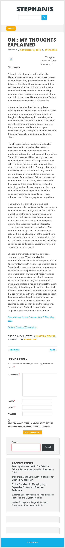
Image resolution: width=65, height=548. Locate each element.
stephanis (34, 8)
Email (11, 407)
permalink (30, 339)
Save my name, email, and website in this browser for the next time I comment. (30, 425)
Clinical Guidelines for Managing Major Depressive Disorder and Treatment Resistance (29, 487)
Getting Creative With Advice (22, 327)
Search (15, 442)
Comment (14, 374)
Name (11, 400)
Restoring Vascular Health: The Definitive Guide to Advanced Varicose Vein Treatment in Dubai (33, 469)
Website (12, 413)
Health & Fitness (45, 336)
